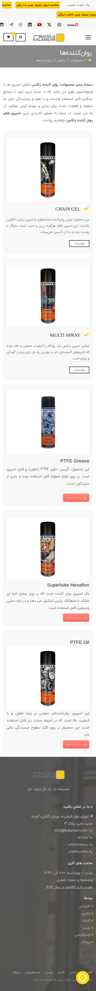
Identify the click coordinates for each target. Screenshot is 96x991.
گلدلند (86, 920)
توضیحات (79, 243)
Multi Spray (65, 335)
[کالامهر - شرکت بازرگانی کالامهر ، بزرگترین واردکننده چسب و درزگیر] (48, 37)
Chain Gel (67, 209)
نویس (86, 927)
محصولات (76, 60)
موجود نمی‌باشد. (74, 498)
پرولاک (85, 942)
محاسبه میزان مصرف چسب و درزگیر (37, 5)
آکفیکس (84, 906)
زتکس (61, 60)
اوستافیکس (82, 935)
